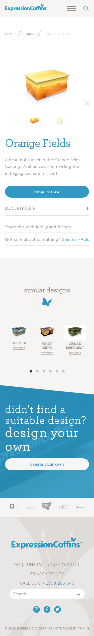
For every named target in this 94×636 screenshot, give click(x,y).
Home (9, 34)
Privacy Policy (47, 573)
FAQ (16, 564)
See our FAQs (75, 239)
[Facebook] (47, 609)
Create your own (47, 464)
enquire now (47, 191)
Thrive (83, 628)
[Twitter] (57, 609)
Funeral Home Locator (52, 564)
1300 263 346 (60, 583)
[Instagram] (36, 609)
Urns (30, 34)
